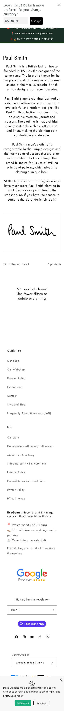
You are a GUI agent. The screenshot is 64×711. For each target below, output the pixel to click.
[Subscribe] (52, 610)
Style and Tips (16, 405)
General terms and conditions (25, 481)
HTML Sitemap (16, 499)
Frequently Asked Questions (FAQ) (29, 413)
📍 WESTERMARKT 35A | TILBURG (32, 33)
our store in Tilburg (31, 181)
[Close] (61, 679)
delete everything (32, 298)
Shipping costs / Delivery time (26, 464)
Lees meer (16, 695)
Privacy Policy (15, 490)
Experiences (14, 387)
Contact (12, 396)
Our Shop (13, 361)
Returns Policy (16, 472)
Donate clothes (16, 378)
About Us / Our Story (20, 455)
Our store (13, 438)
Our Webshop (16, 370)
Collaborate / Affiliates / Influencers (30, 446)
